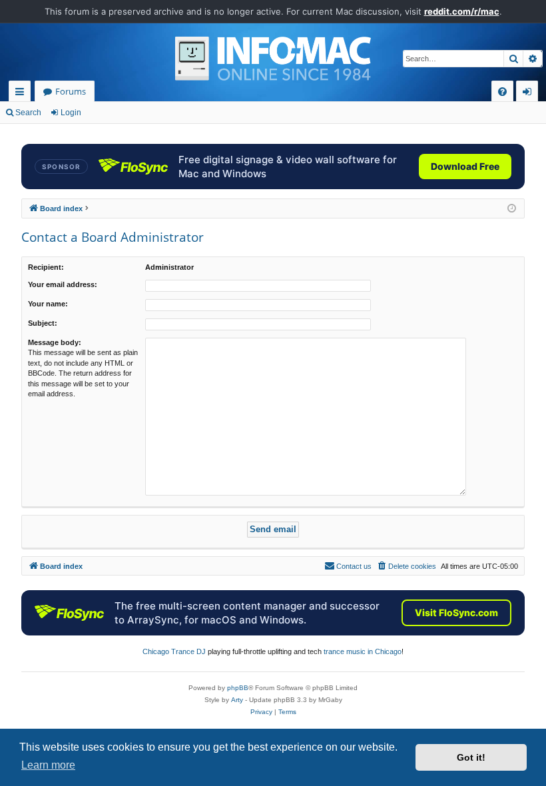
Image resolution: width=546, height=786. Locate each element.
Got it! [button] (471, 757)
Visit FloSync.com (456, 612)
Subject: (42, 323)
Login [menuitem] (529, 93)
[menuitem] (502, 91)
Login (71, 112)
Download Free (465, 166)
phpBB (237, 687)
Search (28, 112)
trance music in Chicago (363, 651)
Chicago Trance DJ (174, 651)
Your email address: (62, 284)
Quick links (22, 93)
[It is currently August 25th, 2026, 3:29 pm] (511, 208)
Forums (70, 91)
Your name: (48, 304)
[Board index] (273, 59)
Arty (237, 699)
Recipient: (46, 267)
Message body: (54, 342)
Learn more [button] (48, 765)
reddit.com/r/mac (461, 11)
